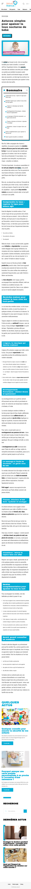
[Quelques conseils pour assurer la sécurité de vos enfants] (15, 716)
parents (23, 67)
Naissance (7, 35)
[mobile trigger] (3, 3)
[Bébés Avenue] (11, 3)
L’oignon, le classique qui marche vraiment (15, 106)
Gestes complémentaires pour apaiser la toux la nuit (16, 132)
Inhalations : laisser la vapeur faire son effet (16, 127)
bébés (19, 168)
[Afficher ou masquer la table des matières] (25, 90)
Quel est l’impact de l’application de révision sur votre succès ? (15, 865)
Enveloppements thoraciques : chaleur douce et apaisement (16, 111)
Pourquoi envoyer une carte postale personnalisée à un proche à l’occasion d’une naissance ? (15, 775)
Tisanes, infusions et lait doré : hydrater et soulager (17, 122)
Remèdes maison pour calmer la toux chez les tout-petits (16, 101)
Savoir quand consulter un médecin (14, 137)
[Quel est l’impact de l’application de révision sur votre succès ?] (15, 855)
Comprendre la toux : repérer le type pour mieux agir (16, 96)
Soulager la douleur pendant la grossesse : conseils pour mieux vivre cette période (15, 843)
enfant (5, 62)
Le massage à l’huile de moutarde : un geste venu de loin (16, 116)
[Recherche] (23, 3)
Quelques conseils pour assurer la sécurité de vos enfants (15, 731)
